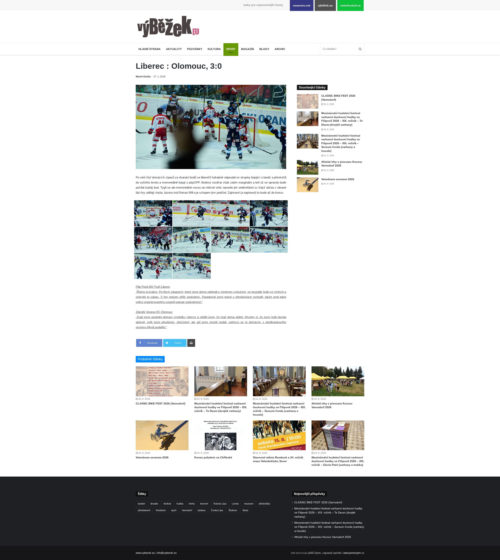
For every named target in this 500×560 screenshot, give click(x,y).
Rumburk (161, 510)
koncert (204, 503)
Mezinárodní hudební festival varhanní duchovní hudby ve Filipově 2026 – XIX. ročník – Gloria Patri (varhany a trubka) (338, 461)
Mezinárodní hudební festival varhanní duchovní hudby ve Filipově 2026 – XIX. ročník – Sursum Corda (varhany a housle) (340, 143)
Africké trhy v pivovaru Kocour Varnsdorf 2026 (322, 537)
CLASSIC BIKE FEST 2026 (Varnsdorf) (160, 403)
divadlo (154, 503)
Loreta (235, 503)
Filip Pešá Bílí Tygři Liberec (153, 286)
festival (167, 503)
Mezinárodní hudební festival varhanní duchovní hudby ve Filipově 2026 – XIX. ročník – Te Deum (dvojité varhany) (220, 407)
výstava (201, 510)
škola (245, 510)
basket (141, 503)
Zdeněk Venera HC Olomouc (154, 312)
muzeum (248, 503)
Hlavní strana (149, 49)
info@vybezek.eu (167, 552)
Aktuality (174, 49)
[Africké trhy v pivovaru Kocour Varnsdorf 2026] (307, 167)
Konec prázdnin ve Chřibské (213, 457)
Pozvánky (194, 49)
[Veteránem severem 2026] (307, 184)
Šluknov (233, 510)
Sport (231, 49)
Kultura (214, 49)
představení (144, 510)
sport (173, 510)
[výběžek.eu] (170, 27)
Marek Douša (143, 76)
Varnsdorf (187, 510)
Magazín (247, 49)
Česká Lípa (217, 510)
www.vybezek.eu (145, 552)
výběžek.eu (325, 5)
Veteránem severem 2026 (337, 179)
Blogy (264, 49)
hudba (180, 503)
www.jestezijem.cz (353, 552)
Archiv (280, 49)
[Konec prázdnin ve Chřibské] (220, 435)
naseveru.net (301, 5)
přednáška (264, 503)
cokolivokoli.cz (350, 5)
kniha (192, 503)
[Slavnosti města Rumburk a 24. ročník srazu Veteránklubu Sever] (279, 435)
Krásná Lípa (219, 503)
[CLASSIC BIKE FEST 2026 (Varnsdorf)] (307, 101)
